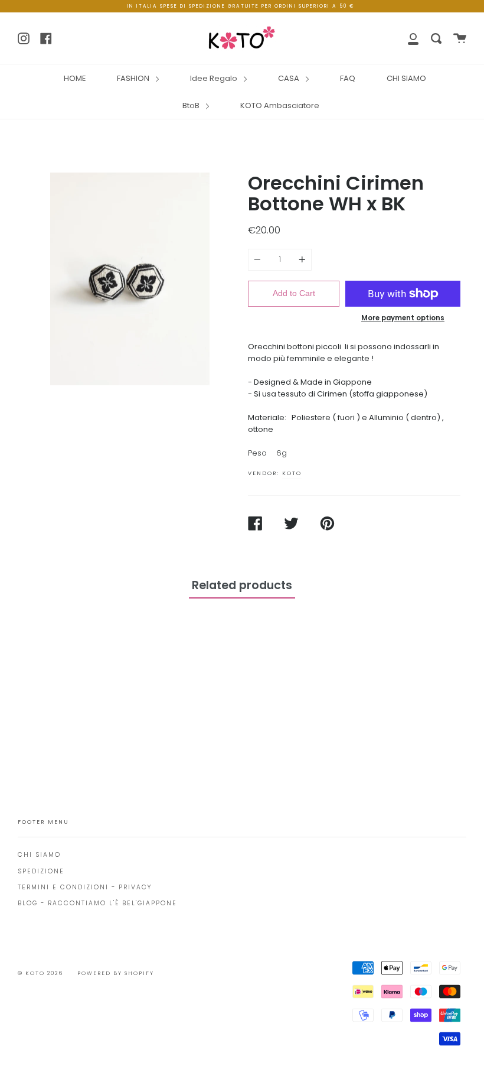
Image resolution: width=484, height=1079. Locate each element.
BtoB (191, 105)
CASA (289, 78)
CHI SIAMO (406, 78)
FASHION (134, 78)
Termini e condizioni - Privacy (85, 887)
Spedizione (41, 871)
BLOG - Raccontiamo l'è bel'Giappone (97, 903)
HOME (75, 78)
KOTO (292, 473)
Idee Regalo (214, 78)
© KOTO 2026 (40, 973)
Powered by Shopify (115, 973)
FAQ (347, 78)
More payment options (402, 318)
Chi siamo (39, 854)
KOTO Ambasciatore (279, 105)
